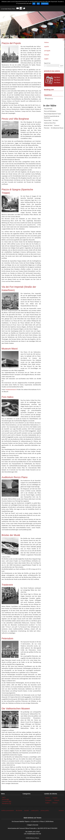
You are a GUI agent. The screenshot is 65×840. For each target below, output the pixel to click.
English (46, 58)
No (38, 3)
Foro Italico (55, 120)
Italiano (46, 42)
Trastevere (56, 125)
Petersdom (46, 128)
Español (46, 46)
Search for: (47, 63)
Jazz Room (57, 80)
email (17, 8)
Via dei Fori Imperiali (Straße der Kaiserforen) (51, 117)
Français (46, 54)
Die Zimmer (19, 810)
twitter (24, 8)
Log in (4, 797)
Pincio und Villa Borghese (50, 111)
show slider (64, 39)
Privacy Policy (45, 810)
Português (47, 50)
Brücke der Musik (48, 125)
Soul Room (57, 82)
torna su (61, 810)
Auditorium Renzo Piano (50, 123)
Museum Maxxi (47, 120)
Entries (5, 799)
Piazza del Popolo (48, 108)
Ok (34, 3)
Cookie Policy (35, 810)
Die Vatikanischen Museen (57, 128)
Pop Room (57, 77)
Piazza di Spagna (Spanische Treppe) (52, 113)
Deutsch (54, 802)
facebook (20, 8)
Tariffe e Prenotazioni (7, 810)
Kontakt (26, 810)
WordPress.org (6, 803)
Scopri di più (45, 3)
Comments (6, 801)
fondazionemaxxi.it (11, 389)
